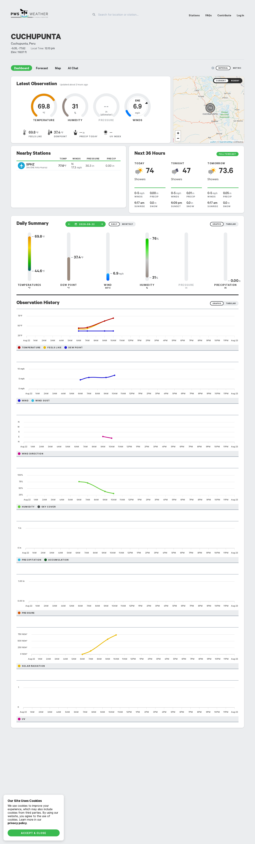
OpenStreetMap (226, 141)
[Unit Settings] (212, 68)
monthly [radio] (127, 224)
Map (58, 68)
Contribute (224, 15)
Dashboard (21, 68)
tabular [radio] (231, 224)
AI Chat (73, 68)
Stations (194, 15)
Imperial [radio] (223, 68)
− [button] (178, 138)
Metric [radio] (237, 68)
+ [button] (178, 133)
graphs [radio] (216, 224)
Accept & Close (33, 833)
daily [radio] (114, 224)
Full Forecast (227, 154)
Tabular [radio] (231, 303)
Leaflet (213, 141)
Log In (240, 15)
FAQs (208, 15)
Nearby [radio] (235, 81)
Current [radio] (221, 81)
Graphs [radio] (216, 303)
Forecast (42, 68)
